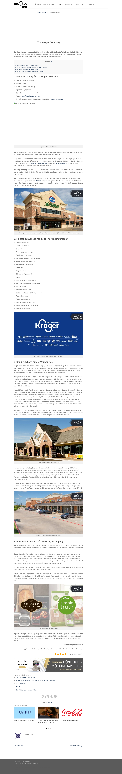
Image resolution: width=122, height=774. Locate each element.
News (44, 4)
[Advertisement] (48, 27)
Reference (68, 4)
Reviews (91, 4)
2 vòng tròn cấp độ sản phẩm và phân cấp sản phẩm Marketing (35, 680)
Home (39, 4)
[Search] (35, 4)
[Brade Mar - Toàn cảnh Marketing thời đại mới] (23, 4)
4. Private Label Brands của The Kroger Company (29, 72)
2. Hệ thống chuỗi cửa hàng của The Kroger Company (31, 67)
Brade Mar (55, 46)
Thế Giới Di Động (21, 684)
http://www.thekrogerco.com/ (31, 96)
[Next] (80, 714)
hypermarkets (33, 163)
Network (60, 4)
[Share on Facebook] (42, 696)
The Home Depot (74, 746)
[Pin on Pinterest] (51, 696)
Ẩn (51, 61)
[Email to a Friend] (48, 696)
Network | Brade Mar (56, 99)
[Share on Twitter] (45, 696)
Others (76, 4)
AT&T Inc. (20, 746)
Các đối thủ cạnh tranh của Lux (25, 677)
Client (44, 12)
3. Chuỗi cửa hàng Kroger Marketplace (26, 69)
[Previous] (16, 714)
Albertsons (19, 687)
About (84, 4)
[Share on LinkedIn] (55, 696)
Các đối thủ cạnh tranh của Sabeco (26, 690)
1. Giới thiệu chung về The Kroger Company (28, 65)
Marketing (50, 4)
